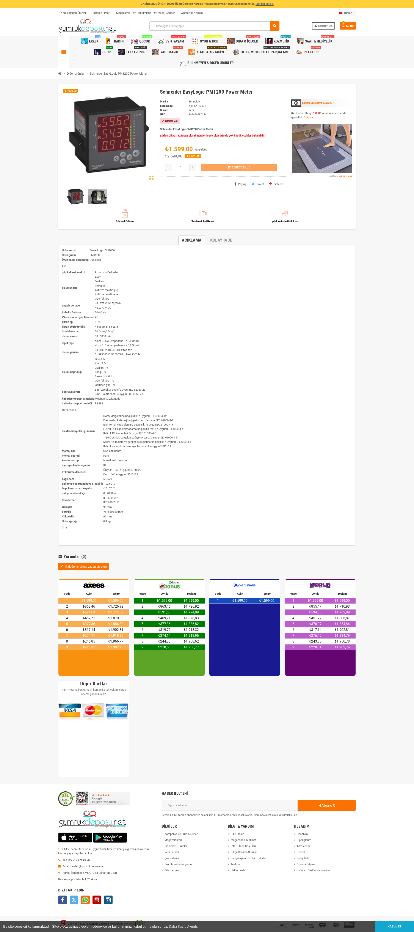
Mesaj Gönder (166, 12)
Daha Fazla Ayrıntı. (183, 926)
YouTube (97, 900)
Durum (164, 110)
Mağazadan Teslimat (243, 840)
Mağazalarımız (173, 840)
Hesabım (302, 834)
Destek (301, 852)
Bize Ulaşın (237, 834)
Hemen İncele (345, 175)
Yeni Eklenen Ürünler (73, 12)
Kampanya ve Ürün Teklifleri (181, 834)
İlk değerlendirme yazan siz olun (83, 566)
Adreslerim (303, 846)
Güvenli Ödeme (306, 864)
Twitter (74, 900)
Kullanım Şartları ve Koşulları (314, 870)
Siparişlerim (304, 840)
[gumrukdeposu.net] (87, 25)
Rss (85, 900)
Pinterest (278, 184)
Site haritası (172, 870)
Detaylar (309, 117)
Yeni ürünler (172, 852)
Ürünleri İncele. (265, 3)
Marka (164, 101)
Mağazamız (123, 12)
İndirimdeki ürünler (176, 846)
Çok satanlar (172, 858)
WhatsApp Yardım (191, 12)
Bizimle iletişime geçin (178, 864)
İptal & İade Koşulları (243, 846)
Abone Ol (328, 805)
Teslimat (236, 864)
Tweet (260, 184)
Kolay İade (303, 858)
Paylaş (242, 184)
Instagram (108, 900)
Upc (163, 114)
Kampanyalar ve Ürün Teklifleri (249, 858)
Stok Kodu (166, 105)
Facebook (62, 900)
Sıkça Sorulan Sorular (244, 852)
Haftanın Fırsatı (100, 12)
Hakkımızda (143, 12)
